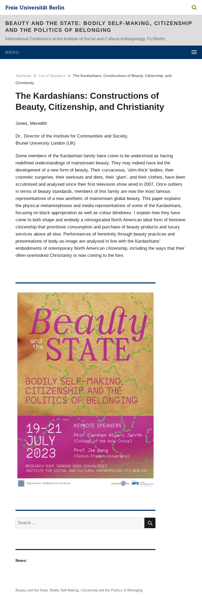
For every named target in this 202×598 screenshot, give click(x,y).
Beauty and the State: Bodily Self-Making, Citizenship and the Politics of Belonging (98, 26)
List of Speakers (52, 75)
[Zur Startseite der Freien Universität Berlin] (34, 8)
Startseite (23, 75)
